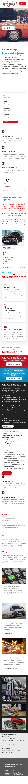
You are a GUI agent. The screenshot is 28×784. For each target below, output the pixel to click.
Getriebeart (6, 114)
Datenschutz (19, 764)
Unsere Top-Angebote (13, 364)
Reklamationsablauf (10, 764)
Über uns (7, 473)
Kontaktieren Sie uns (14, 378)
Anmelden (7, 763)
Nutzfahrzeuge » (8, 633)
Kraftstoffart (6, 108)
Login (7, 27)
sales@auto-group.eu (12, 744)
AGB (18, 763)
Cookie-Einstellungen (10, 766)
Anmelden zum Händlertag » (11, 668)
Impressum (13, 763)
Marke (4, 95)
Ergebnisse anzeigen (10, 121)
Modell (5, 101)
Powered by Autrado (18, 774)
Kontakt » (7, 597)
